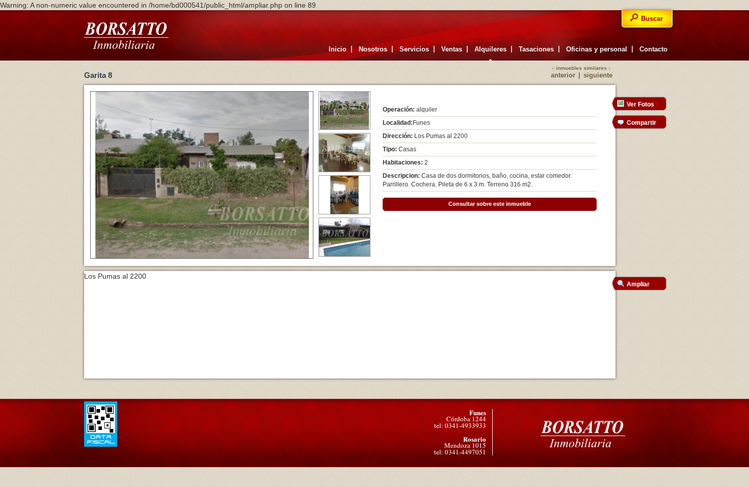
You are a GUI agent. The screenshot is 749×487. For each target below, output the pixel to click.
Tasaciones (536, 49)
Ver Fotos (640, 104)
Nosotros (373, 49)
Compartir (641, 122)
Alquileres (490, 49)
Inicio (337, 49)
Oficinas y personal (596, 49)
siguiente (597, 75)
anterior (563, 75)
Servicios (414, 49)
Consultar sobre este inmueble (489, 204)
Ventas (451, 49)
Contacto (653, 49)
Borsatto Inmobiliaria (126, 35)
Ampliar (638, 284)
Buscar (652, 18)
